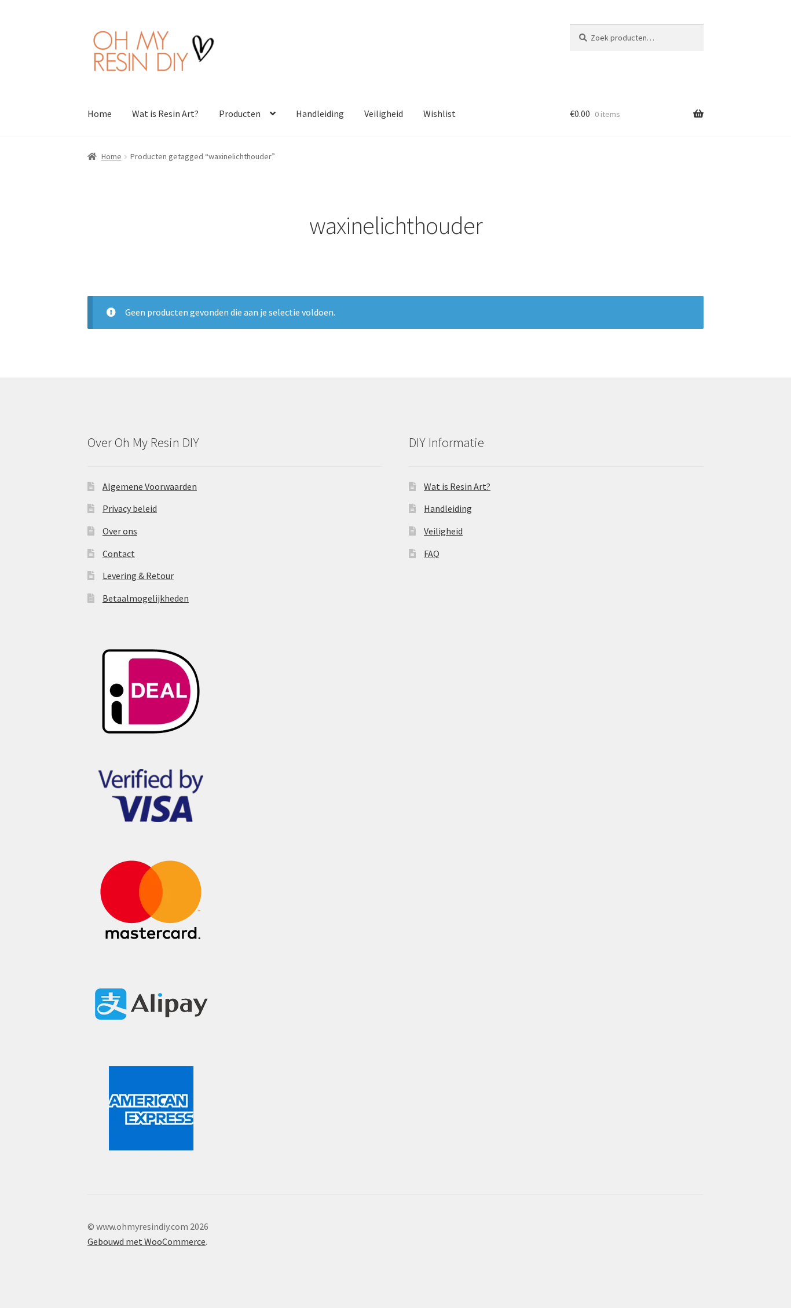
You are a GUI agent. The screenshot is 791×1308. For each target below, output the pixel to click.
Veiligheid (383, 113)
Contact (118, 553)
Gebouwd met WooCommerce (146, 1241)
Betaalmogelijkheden (145, 598)
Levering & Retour (138, 575)
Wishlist (439, 113)
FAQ (432, 553)
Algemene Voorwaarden (149, 486)
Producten (240, 113)
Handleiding (320, 113)
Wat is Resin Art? (165, 113)
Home (99, 113)
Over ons (119, 531)
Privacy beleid (129, 508)
